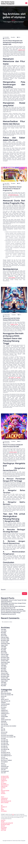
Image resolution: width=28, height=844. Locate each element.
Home (13, 20)
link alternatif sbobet (5, 824)
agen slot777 (4, 691)
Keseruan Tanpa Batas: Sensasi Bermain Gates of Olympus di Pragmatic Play (12, 188)
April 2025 (3, 651)
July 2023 (3, 682)
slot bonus (3, 733)
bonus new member (5, 790)
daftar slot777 (5, 699)
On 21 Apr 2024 (6, 441)
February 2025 (5, 654)
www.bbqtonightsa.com (13, 194)
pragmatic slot (21, 49)
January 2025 (4, 656)
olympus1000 (4, 716)
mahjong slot (4, 710)
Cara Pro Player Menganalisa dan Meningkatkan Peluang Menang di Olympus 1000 (13, 42)
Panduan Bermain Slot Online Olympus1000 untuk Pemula (11, 319)
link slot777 (4, 705)
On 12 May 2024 (6, 314)
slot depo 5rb (4, 747)
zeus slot (3, 772)
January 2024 (4, 673)
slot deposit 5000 (5, 776)
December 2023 (5, 674)
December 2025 (5, 639)
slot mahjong (3, 811)
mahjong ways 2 (5, 713)
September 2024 (5, 662)
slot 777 (3, 730)
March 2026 (4, 635)
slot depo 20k (4, 743)
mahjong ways (4, 712)
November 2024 (5, 659)
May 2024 (3, 668)
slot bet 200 (4, 732)
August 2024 (4, 663)
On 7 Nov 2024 (6, 183)
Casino (2, 698)
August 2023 (4, 681)
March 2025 (4, 653)
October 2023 (4, 678)
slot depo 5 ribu (5, 744)
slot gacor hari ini (5, 752)
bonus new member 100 (7, 694)
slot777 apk (3, 830)
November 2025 (5, 640)
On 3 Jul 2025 (6, 37)
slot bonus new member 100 (8, 737)
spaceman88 (4, 768)
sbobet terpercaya (6, 719)
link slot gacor (4, 827)
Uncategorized (5, 771)
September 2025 (5, 643)
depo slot (3, 825)
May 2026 (3, 632)
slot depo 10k (4, 740)
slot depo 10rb (4, 741)
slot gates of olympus (15, 377)
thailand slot (3, 828)
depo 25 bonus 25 (5, 701)
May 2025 (3, 649)
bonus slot (3, 696)
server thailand (12, 277)
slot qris (3, 757)
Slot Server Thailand (6, 760)
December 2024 (5, 657)
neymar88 (3, 715)
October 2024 (4, 660)
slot (2, 789)
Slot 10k (3, 729)
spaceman (3, 765)
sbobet (3, 718)
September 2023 (5, 679)
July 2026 (3, 629)
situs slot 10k (4, 724)
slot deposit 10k (5, 749)
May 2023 (3, 685)
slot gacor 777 (4, 806)
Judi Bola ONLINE (5, 704)
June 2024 (4, 667)
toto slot (3, 769)
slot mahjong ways (6, 754)
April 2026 (3, 634)
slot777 (3, 763)
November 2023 (5, 676)
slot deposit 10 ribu (5, 777)
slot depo (3, 738)
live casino (3, 707)
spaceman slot (5, 766)
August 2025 (4, 645)
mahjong (3, 708)
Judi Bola (3, 702)
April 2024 (3, 670)
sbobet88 (3, 721)
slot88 (2, 809)
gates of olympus (4, 802)
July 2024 (3, 665)
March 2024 (4, 671)
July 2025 (3, 646)
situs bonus (4, 722)
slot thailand (4, 761)
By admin (13, 37)
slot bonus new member (7, 735)
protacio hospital (13, 452)
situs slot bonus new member (8, 726)
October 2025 (4, 642)
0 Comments (7, 38)
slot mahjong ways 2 (6, 755)
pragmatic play (4, 786)
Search (3, 589)
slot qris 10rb (4, 758)
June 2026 (4, 631)
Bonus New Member (6, 693)
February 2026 (5, 637)
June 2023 (3, 684)
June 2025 (3, 648)
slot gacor (3, 751)
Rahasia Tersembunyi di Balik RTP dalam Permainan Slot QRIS (13, 445)
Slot (19, 37)
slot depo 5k (4, 746)
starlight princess (14, 324)
